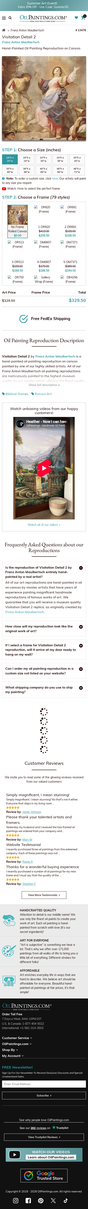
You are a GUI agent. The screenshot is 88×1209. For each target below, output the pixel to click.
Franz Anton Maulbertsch (20, 42)
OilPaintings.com (48, 1191)
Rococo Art (43, 394)
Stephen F (29, 884)
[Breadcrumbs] (4, 30)
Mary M (27, 839)
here (55, 178)
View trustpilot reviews (43, 1137)
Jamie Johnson (31, 812)
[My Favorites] (77, 18)
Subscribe (43, 1095)
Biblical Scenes (17, 394)
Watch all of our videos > (44, 525)
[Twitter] (53, 1201)
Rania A (27, 862)
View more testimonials (42, 895)
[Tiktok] (65, 1201)
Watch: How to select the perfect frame (33, 188)
